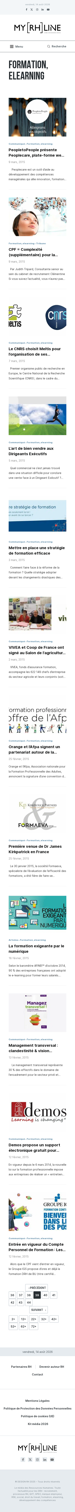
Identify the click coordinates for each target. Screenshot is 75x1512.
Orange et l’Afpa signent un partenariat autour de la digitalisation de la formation (36, 749)
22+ (33, 1319)
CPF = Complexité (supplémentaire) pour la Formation (32, 252)
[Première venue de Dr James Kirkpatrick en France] (37, 813)
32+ (44, 1319)
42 (12, 1302)
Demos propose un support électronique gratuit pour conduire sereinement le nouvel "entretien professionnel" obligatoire (34, 1148)
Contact (37, 1374)
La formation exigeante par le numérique (36, 949)
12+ (23, 1319)
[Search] (56, 46)
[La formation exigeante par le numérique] (37, 913)
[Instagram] (37, 9)
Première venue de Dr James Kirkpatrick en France (35, 849)
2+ (13, 1319)
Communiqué (17, 144)
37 (20, 1295)
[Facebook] (26, 9)
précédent (37, 1287)
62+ (23, 1326)
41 (53, 1295)
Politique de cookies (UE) (37, 1416)
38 (29, 1295)
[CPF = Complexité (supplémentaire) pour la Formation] (37, 216)
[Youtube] (48, 9)
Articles (13, 940)
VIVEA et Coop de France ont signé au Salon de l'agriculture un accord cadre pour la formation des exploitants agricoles (37, 650)
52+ (13, 1326)
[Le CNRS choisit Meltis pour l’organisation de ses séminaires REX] (37, 316)
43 (20, 1302)
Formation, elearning (39, 144)
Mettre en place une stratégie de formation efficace (37, 551)
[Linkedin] (43, 9)
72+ (33, 1326)
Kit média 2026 (38, 1424)
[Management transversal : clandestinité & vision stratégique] (37, 1012)
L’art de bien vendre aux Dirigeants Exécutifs (31, 451)
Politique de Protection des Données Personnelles (38, 1408)
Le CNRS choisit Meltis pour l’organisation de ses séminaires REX (35, 352)
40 (45, 1295)
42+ (54, 1319)
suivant (37, 1309)
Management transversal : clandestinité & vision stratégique (33, 1048)
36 (12, 1295)
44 (29, 1302)
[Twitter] (31, 9)
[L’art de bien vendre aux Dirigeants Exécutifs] (37, 415)
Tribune (41, 243)
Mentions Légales (37, 1400)
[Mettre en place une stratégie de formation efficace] (37, 515)
